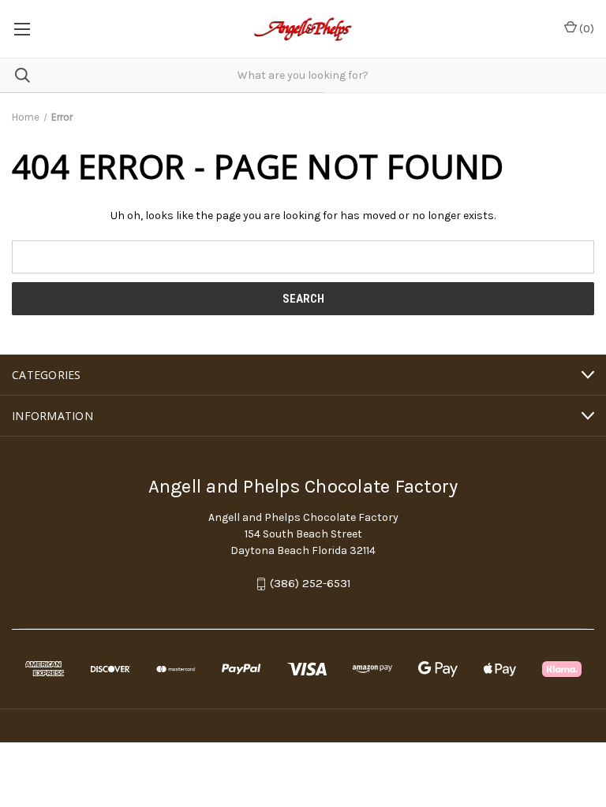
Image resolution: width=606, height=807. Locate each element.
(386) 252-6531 (310, 584)
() (585, 28)
